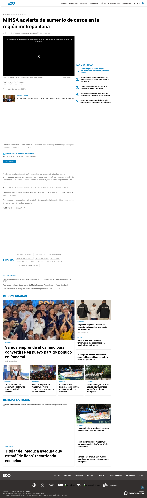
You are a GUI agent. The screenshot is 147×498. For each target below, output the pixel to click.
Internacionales (114, 3)
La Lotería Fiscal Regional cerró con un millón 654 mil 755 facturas (69, 388)
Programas (126, 3)
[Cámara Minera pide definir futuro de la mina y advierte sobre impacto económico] (9, 101)
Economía (83, 3)
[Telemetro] (33, 487)
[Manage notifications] (142, 487)
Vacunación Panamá (24, 254)
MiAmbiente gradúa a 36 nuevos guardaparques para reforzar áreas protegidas (97, 388)
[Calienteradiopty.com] (92, 485)
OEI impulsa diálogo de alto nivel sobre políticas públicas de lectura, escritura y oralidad (93, 357)
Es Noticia (73, 3)
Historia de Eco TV (26, 491)
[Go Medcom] (70, 485)
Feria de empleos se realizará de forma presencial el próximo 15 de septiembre (43, 388)
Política (103, 3)
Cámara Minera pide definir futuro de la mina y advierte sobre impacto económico (45, 98)
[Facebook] (5, 83)
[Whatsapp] (16, 83)
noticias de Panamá (54, 262)
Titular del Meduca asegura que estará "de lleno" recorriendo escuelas (94, 87)
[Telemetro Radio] (104, 487)
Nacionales (93, 3)
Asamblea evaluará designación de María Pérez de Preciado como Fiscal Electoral (35, 285)
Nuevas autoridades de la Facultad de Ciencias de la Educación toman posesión (95, 94)
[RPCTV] (42, 487)
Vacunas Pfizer (55, 254)
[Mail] (21, 83)
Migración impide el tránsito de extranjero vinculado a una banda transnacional (92, 327)
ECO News (6, 14)
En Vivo (137, 3)
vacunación (40, 254)
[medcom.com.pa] (113, 487)
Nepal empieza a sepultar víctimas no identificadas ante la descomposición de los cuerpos (94, 79)
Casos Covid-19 (42, 258)
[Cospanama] (60, 487)
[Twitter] (11, 83)
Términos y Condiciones (11, 491)
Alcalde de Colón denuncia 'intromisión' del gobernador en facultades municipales (95, 101)
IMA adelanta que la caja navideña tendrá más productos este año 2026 (31, 289)
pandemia (55, 258)
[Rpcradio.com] (79, 487)
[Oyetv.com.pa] (51, 487)
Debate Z (64, 3)
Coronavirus (22, 262)
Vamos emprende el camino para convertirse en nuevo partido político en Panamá (94, 70)
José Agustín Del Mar (11, 361)
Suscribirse (9, 162)
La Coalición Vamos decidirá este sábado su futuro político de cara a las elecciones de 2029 (37, 280)
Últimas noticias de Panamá (27, 265)
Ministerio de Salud (24, 258)
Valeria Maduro (37, 262)
